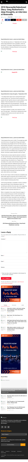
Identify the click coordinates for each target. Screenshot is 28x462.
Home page (13, 451)
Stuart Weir (10, 17)
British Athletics (7, 4)
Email (2, 261)
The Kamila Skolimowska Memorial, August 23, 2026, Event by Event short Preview (14, 390)
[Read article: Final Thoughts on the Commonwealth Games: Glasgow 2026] (3, 402)
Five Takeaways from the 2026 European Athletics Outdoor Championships (16, 407)
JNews (5, 455)
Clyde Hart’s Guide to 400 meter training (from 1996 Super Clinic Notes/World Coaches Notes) (16, 310)
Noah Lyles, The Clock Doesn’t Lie (14, 315)
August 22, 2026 (5, 392)
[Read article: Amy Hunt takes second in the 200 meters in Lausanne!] (3, 397)
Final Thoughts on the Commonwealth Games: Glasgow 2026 (15, 402)
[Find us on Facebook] (2, 427)
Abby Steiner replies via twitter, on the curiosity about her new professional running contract (15, 328)
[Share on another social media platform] (24, 20)
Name (2, 255)
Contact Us (7, 451)
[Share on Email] (19, 20)
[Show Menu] (1, 2)
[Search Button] (26, 2)
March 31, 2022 (18, 17)
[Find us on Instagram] (8, 427)
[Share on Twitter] (13, 20)
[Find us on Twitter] (5, 427)
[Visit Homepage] (14, 2)
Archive (2, 451)
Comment (3, 239)
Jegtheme (2, 456)
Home (2, 4)
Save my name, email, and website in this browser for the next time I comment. (14, 273)
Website (3, 267)
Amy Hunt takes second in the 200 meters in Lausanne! (17, 396)
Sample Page (3, 452)
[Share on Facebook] (7, 20)
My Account (19, 451)
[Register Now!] (11, 293)
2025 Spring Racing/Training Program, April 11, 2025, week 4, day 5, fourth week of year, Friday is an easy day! (17, 321)
